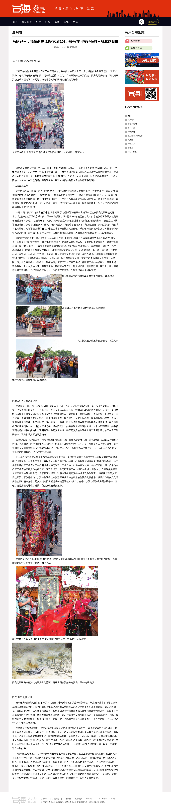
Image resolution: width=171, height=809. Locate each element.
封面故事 (27, 21)
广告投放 (55, 799)
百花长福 (131, 128)
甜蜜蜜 (130, 148)
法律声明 (67, 799)
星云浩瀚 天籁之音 (135, 136)
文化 (66, 21)
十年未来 (131, 144)
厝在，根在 (132, 152)
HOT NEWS (133, 107)
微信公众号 (136, 48)
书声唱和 (131, 120)
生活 (57, 21)
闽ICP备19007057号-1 (108, 799)
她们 (129, 116)
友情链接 (78, 799)
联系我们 (89, 799)
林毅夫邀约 (132, 124)
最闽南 (17, 32)
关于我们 (44, 799)
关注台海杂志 (134, 32)
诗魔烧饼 (131, 132)
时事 (38, 21)
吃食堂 (130, 140)
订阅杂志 (152, 21)
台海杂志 (135, 41)
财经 (48, 21)
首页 (15, 21)
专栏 (75, 21)
